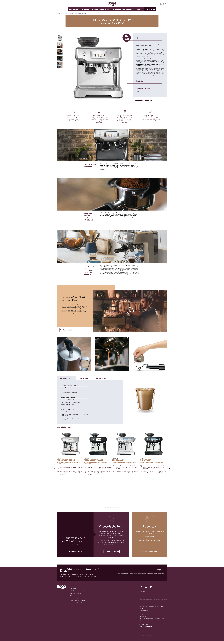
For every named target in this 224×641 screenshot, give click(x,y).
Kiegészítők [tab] (84, 378)
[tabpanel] (70, 453)
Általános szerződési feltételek (77, 600)
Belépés (159, 570)
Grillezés (85, 9)
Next (169, 469)
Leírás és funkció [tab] (66, 378)
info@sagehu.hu (143, 610)
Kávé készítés (73, 588)
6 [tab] (113, 507)
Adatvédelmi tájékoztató (76, 602)
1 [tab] (105, 507)
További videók (66, 330)
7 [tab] (115, 507)
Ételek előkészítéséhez (123, 9)
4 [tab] (110, 507)
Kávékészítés (73, 9)
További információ (75, 551)
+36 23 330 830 (143, 624)
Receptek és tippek (74, 598)
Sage (58, 13)
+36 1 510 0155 (143, 608)
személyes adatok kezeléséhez (156, 573)
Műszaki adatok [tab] (101, 378)
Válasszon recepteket (149, 551)
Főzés (138, 9)
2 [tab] (107, 507)
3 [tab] (108, 507)
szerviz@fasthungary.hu (145, 626)
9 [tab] (118, 507)
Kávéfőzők (70, 13)
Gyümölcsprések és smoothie (103, 9)
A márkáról (90, 586)
